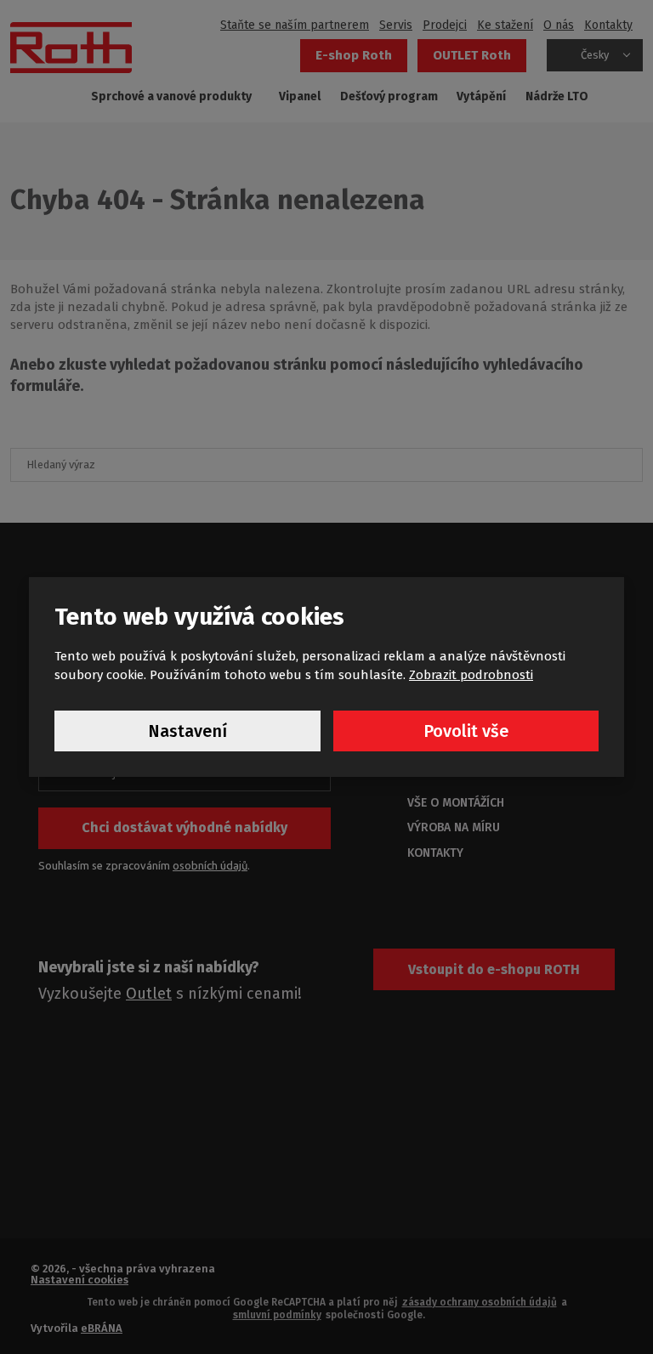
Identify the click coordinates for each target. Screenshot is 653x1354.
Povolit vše (465, 731)
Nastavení (187, 731)
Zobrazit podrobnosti (471, 675)
